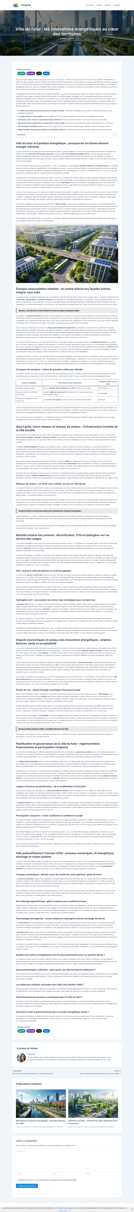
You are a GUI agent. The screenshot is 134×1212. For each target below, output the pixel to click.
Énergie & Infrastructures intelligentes (42, 1127)
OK (70, 1210)
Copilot (46, 73)
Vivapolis (26, 5)
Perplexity (31, 73)
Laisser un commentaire (23, 1127)
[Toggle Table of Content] (114, 134)
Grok (39, 73)
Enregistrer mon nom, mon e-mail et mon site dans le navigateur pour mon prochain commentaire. (48, 1180)
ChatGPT (21, 73)
